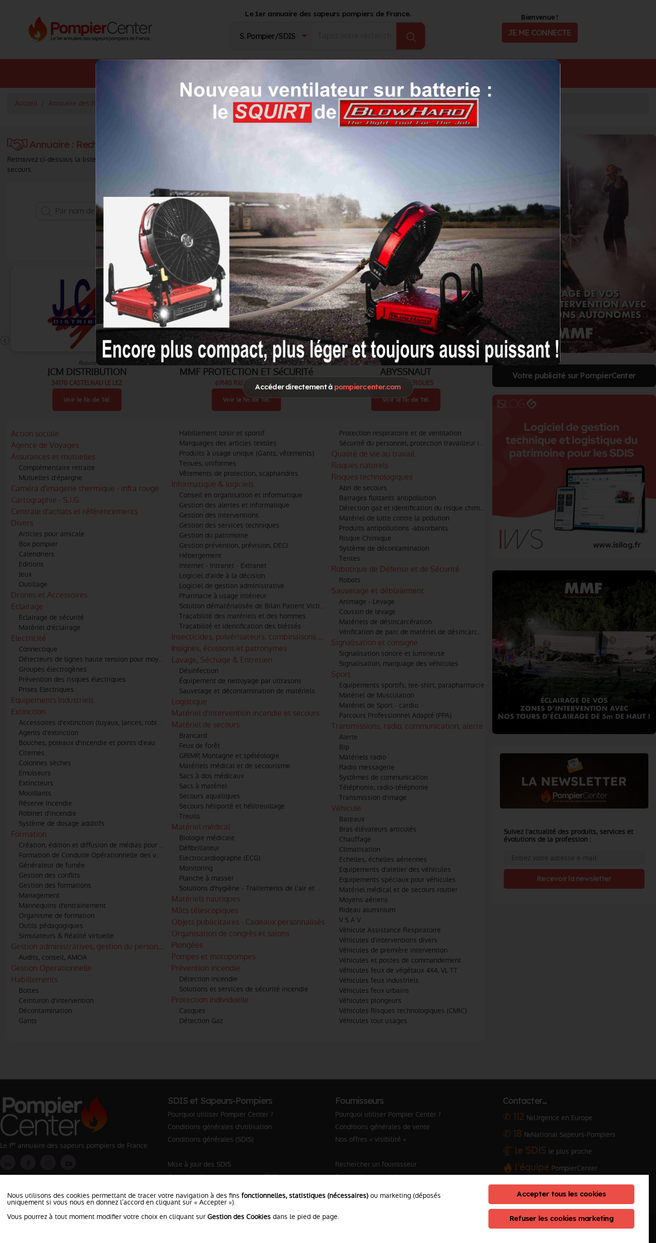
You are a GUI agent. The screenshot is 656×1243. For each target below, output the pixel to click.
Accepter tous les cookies (561, 1193)
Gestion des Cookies (239, 1216)
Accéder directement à (328, 386)
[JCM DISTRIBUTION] (328, 212)
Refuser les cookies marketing (561, 1218)
